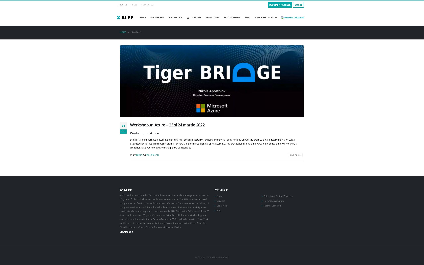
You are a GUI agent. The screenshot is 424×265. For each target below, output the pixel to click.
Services (221, 201)
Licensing (196, 17)
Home (143, 17)
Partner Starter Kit (272, 205)
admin (139, 154)
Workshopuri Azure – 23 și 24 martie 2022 (167, 125)
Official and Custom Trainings (278, 196)
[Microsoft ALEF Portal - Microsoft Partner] (125, 17)
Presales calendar (294, 17)
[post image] (212, 81)
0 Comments (152, 154)
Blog (134, 4)
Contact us (222, 205)
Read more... (295, 155)
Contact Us (147, 4)
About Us (123, 4)
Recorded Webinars (274, 201)
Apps (219, 196)
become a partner (280, 4)
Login (298, 4)
